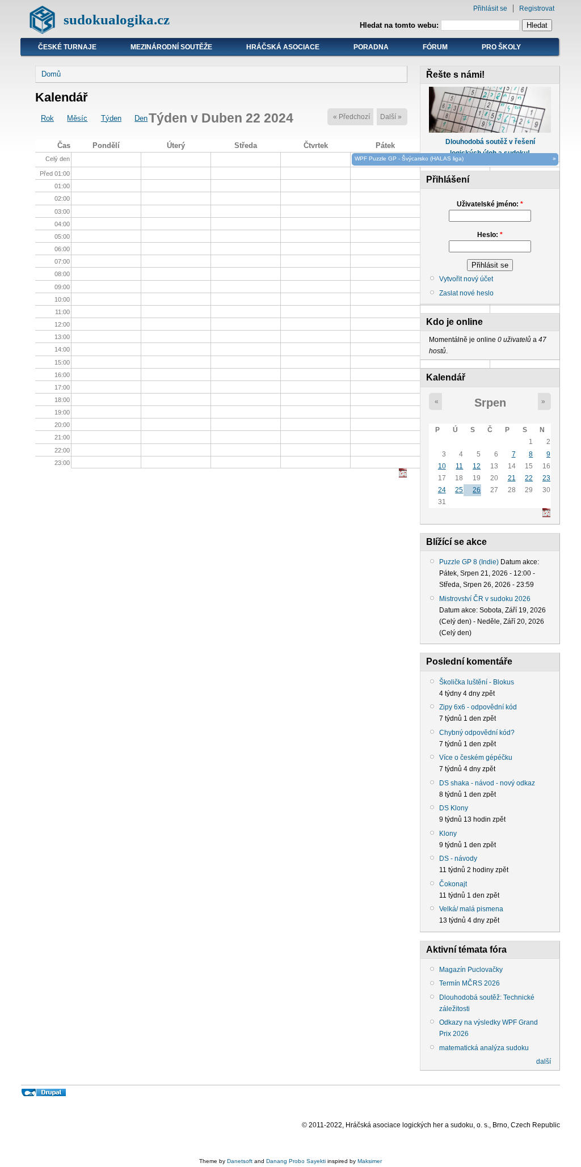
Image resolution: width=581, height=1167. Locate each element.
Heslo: (490, 235)
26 (477, 490)
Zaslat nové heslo (466, 293)
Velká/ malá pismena (471, 909)
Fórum (435, 47)
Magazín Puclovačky (471, 970)
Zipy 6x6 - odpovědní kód (478, 707)
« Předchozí (351, 117)
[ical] (402, 475)
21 (512, 478)
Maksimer (369, 1161)
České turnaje (67, 47)
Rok (47, 118)
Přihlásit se (490, 8)
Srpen (490, 402)
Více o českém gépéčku (475, 758)
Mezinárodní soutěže (171, 47)
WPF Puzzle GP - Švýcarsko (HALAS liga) (409, 158)
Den (141, 118)
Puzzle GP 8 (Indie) (469, 562)
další (543, 1061)
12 (477, 466)
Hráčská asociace (282, 47)
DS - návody (458, 858)
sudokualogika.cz (117, 19)
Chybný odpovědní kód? (477, 733)
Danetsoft (239, 1161)
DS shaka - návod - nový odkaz (487, 783)
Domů (51, 74)
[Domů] (42, 31)
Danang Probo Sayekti (296, 1161)
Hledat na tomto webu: (400, 25)
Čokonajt (453, 884)
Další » (391, 117)
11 (459, 466)
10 (442, 466)
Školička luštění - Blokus (476, 682)
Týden (111, 118)
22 (529, 478)
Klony (448, 834)
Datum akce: (519, 562)
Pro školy (501, 47)
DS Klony (453, 808)
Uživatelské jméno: (490, 204)
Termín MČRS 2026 (469, 983)
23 (546, 478)
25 (459, 490)
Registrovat (536, 8)
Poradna (371, 47)
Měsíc (77, 118)
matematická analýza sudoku (484, 1048)
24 (442, 490)
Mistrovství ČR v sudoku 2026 (485, 599)
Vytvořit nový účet (466, 279)
